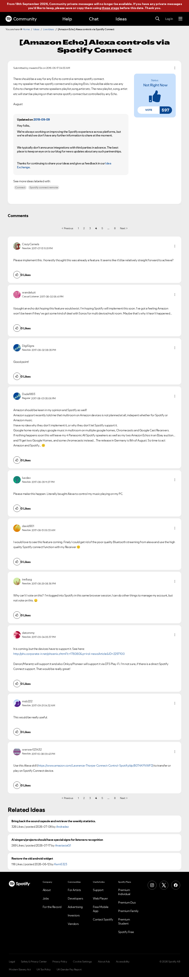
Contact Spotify (103, 919)
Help (67, 19)
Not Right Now (155, 85)
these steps (110, 8)
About (47, 890)
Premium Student (124, 921)
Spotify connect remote (44, 187)
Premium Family (128, 911)
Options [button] (175, 68)
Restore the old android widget (32, 858)
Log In (169, 19)
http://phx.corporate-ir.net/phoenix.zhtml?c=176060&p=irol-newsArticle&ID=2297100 (69, 654)
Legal (12, 961)
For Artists (74, 890)
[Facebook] (175, 885)
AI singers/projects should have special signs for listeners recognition (57, 840)
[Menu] (180, 18)
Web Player (100, 898)
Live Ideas (48, 29)
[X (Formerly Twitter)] (163, 885)
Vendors (73, 924)
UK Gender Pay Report (69, 969)
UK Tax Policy (44, 969)
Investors (74, 915)
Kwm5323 (60, 864)
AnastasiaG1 (63, 845)
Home (26, 29)
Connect (20, 187)
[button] (149, 110)
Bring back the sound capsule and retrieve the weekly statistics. (53, 821)
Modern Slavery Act (20, 969)
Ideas (121, 19)
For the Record (52, 907)
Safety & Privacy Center (34, 961)
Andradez (62, 827)
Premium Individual (124, 892)
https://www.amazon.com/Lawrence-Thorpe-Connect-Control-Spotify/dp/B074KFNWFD (95, 765)
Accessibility (123, 961)
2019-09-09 (41, 119)
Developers (75, 898)
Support (98, 890)
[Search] (157, 18)
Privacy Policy (59, 961)
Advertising (75, 907)
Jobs (46, 898)
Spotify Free (126, 932)
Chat (94, 19)
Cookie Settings (82, 961)
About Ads (104, 961)
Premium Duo (127, 902)
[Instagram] (152, 885)
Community (25, 19)
